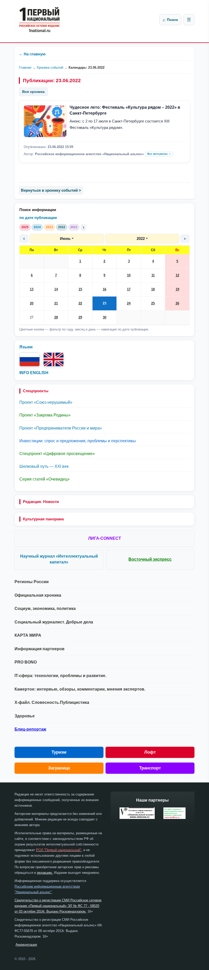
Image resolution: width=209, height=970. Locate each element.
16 (104, 289)
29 (80, 317)
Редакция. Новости (41, 501)
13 (31, 289)
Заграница (59, 768)
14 (56, 289)
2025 (25, 227)
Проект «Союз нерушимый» (45, 402)
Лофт (150, 752)
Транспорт (150, 768)
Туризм (59, 752)
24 (128, 303)
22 (80, 303)
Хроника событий (50, 67)
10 (128, 275)
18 (153, 289)
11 (153, 275)
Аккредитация (26, 945)
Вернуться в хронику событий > (51, 190)
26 (177, 303)
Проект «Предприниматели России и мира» (60, 428)
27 (31, 317)
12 (177, 275)
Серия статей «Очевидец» (44, 479)
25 (153, 303)
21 (56, 303)
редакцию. (45, 873)
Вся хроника (33, 92)
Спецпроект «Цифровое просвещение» (57, 453)
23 (104, 303)
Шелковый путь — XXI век (44, 466)
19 (177, 289)
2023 (49, 227)
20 (31, 303)
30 (104, 317)
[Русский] (29, 359)
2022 (61, 227)
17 (128, 289)
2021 (73, 227)
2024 (37, 227)
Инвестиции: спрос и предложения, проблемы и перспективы (77, 441)
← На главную (32, 54)
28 (56, 317)
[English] (53, 359)
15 (80, 289)
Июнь (65, 238)
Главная (25, 67)
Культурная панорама (43, 519)
